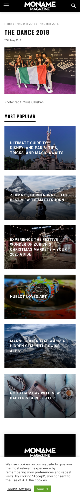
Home (8, 24)
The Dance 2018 (25, 24)
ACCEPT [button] (42, 489)
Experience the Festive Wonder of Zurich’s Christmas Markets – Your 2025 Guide (38, 246)
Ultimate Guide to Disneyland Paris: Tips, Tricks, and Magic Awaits (37, 148)
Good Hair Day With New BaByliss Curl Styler (35, 395)
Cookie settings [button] (19, 489)
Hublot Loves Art (28, 296)
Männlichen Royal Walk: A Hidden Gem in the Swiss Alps (37, 346)
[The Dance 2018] (40, 70)
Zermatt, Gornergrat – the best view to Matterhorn (39, 197)
